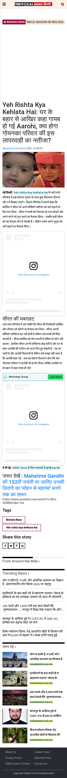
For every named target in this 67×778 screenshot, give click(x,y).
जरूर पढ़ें (8, 647)
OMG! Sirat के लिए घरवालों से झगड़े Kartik (36, 467)
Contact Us (40, 763)
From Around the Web (20, 561)
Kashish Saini (13, 148)
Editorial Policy (42, 757)
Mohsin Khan (14, 519)
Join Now (55, 377)
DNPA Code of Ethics (17, 763)
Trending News (14, 573)
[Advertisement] (33, 60)
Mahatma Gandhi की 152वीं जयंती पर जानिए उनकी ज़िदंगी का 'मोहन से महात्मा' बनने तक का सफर (33, 485)
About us (10, 752)
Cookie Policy (42, 752)
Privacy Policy (13, 757)
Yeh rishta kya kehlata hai (30, 192)
